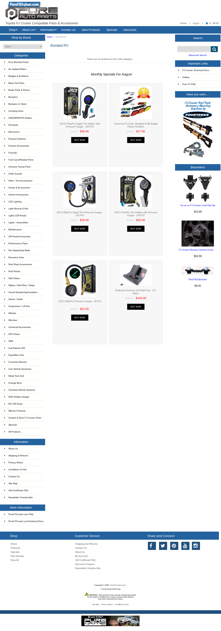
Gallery (186, 77)
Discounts (130, 29)
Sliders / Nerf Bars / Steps (21, 285)
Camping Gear (15, 111)
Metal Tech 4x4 (16, 376)
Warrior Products (17, 411)
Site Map (12, 483)
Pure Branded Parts (18, 62)
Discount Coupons (85, 564)
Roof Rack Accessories (20, 264)
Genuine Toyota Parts (19, 167)
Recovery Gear (16, 257)
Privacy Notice (15, 462)
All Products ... (15, 432)
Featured (15, 548)
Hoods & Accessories (19, 187)
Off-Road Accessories (19, 236)
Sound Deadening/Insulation (22, 292)
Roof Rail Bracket (198, 279)
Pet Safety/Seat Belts (19, 250)
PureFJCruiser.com (118, 585)
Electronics (14, 132)
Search (197, 38)
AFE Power (14, 334)
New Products (91, 29)
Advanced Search (198, 55)
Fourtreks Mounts (17, 362)
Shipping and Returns (86, 543)
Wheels (12, 313)
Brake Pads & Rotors (19, 90)
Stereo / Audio (15, 299)
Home (183, 23)
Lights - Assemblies (18, 222)
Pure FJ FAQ (189, 84)
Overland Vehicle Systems (21, 390)
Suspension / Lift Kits (19, 306)
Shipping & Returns (18, 455)
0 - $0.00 (214, 23)
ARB (10, 341)
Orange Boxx (15, 383)
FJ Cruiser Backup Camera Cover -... (198, 250)
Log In (196, 23)
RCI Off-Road (15, 404)
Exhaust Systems (17, 139)
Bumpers (13, 97)
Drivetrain (13, 125)
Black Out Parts (16, 83)
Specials (111, 29)
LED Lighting (15, 201)
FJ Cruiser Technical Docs (195, 70)
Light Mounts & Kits (18, 208)
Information (47, 29)
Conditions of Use (17, 469)
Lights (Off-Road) (17, 215)
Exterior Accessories (18, 146)
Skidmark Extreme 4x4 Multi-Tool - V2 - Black (136, 292)
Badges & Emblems (18, 76)
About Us (28, 29)
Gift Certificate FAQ (18, 490)
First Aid (12, 153)
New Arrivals (17, 556)
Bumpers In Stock (17, 104)
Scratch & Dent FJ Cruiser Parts (24, 418)
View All (15, 560)
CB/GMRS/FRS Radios (20, 118)
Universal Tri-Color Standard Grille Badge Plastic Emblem (136, 125)
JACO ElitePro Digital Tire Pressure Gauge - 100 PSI (79, 214)
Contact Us (68, 29)
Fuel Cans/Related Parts (20, 160)
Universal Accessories (19, 327)
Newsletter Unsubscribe (20, 497)
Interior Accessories (18, 194)
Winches (12, 320)
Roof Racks (14, 271)
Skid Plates (14, 278)
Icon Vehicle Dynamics (19, 369)
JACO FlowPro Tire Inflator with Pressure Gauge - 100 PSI (136, 214)
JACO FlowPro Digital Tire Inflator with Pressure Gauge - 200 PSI (80, 125)
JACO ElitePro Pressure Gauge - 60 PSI (79, 301)
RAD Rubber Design (18, 397)
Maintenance (15, 229)
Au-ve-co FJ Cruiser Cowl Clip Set (197, 205)
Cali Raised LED (16, 348)
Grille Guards (15, 174)
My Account (81, 556)
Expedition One (16, 355)
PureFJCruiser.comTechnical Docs (26, 521)
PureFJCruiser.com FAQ (20, 514)
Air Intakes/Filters (17, 69)
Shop (12, 29)
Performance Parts (18, 243)
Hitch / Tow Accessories (20, 181)
